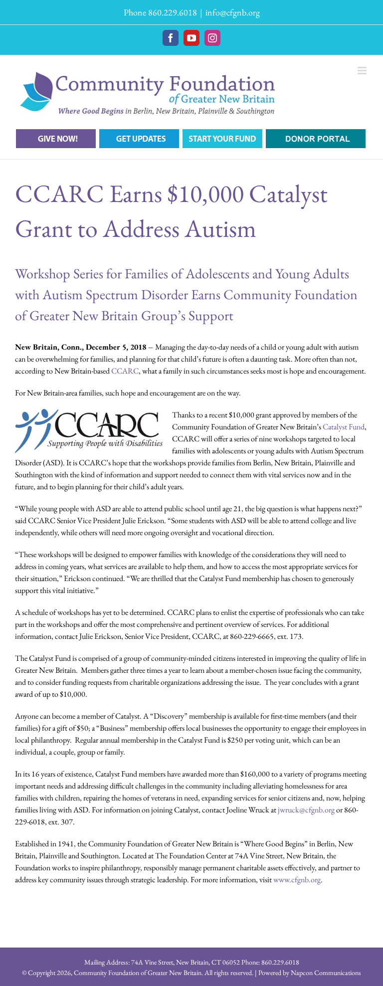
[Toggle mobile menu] (363, 70)
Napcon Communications (326, 972)
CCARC (125, 371)
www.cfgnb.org (297, 879)
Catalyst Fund (344, 426)
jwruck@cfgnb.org (306, 809)
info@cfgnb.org (232, 12)
